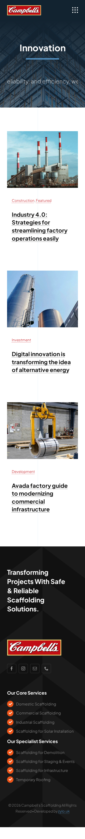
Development (23, 471)
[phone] (46, 668)
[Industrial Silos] (42, 272)
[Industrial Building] (42, 133)
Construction (23, 200)
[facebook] (11, 668)
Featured (43, 200)
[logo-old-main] (24, 7)
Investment (21, 339)
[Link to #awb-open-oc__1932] (75, 10)
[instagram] (23, 668)
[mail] (34, 668)
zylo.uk (64, 811)
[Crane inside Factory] (42, 404)
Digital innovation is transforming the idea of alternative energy (41, 361)
